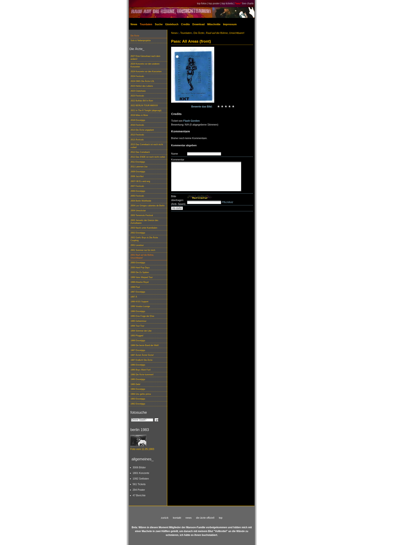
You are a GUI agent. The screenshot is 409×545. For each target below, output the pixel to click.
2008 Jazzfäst (137, 176)
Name (174, 153)
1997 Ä (134, 297)
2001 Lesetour (137, 245)
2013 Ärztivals (137, 139)
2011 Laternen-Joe (139, 166)
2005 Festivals (137, 196)
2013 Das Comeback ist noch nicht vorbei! (147, 145)
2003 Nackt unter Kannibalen (144, 228)
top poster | (215, 3)
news (188, 517)
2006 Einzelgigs (138, 191)
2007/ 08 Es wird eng (140, 181)
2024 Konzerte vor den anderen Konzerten (145, 65)
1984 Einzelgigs (138, 389)
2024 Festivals (137, 76)
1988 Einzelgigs (138, 340)
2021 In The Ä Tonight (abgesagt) (146, 110)
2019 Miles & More (139, 115)
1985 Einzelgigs (138, 379)
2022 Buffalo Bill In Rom (142, 100)
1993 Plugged (137, 335)
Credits (185, 24)
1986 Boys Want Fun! (141, 370)
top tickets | (228, 3)
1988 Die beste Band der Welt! (145, 345)
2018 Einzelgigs (138, 120)
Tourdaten (146, 24)
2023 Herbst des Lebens (142, 86)
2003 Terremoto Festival (142, 215)
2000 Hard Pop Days (140, 267)
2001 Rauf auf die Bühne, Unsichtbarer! (142, 256)
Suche (159, 24)
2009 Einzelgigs (138, 171)
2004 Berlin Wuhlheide (141, 201)
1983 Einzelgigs (138, 399)
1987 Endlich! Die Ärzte (141, 360)
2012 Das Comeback (140, 152)
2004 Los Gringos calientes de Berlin (148, 205)
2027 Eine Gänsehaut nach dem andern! (145, 57)
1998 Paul (135, 287)
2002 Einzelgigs (138, 233)
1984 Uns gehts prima (141, 394)
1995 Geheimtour (138, 321)
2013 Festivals (137, 134)
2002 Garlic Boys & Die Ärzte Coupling (144, 238)
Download (198, 24)
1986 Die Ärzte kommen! (142, 374)
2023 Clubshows (138, 91)
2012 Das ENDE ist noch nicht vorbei (148, 157)
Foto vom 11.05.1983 (142, 449)
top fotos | (202, 3)
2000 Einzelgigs (138, 262)
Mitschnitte (213, 24)
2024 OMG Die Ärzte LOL (142, 81)
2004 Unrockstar (138, 210)
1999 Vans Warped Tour (142, 277)
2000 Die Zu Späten (140, 272)
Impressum (230, 24)
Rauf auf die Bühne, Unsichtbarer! (225, 33)
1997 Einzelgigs (138, 292)
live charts (248, 3)
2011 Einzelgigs (138, 162)
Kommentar (177, 159)
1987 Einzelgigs (138, 350)
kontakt (177, 517)
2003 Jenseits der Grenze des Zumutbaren (144, 221)
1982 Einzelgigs (138, 404)
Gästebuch (171, 24)
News (134, 24)
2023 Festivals (137, 96)
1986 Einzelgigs (138, 365)
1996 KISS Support (139, 301)
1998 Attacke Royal (140, 282)
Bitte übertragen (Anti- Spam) (178, 200)
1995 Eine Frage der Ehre (142, 316)
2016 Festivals (137, 125)
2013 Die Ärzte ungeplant (142, 130)
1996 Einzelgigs (138, 311)
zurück (164, 517)
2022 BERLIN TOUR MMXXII (144, 105)
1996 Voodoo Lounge (140, 306)
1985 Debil (135, 384)
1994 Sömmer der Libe (141, 331)
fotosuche (138, 412)
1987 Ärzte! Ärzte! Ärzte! (142, 355)
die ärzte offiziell (205, 517)
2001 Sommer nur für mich (143, 250)
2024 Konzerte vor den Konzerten (146, 71)
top (220, 517)
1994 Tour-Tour (137, 326)
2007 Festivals (137, 186)
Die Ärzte (135, 35)
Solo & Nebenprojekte (141, 40)
